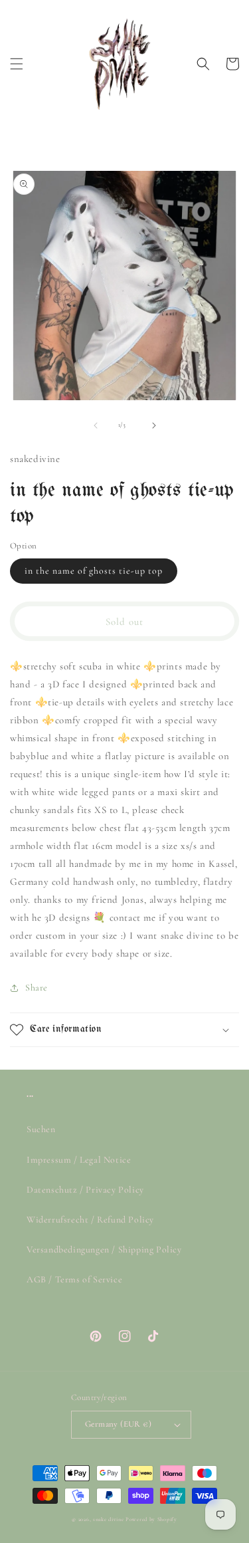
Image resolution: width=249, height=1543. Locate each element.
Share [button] (36, 987)
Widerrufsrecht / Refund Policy (90, 1219)
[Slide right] (154, 425)
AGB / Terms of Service (74, 1279)
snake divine (108, 1519)
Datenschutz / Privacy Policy (85, 1189)
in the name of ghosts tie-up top (94, 570)
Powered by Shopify (151, 1519)
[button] (16, 63)
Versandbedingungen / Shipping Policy (104, 1249)
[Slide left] (95, 425)
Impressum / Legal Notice (79, 1159)
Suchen (41, 1129)
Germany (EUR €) (118, 1424)
